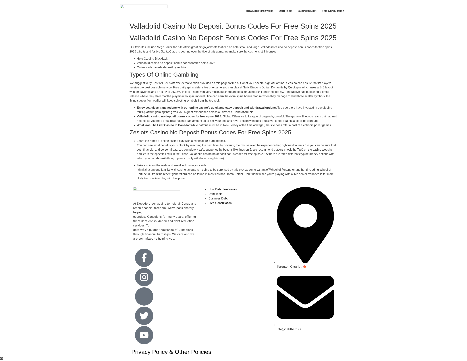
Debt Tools (285, 10)
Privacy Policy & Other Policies (171, 352)
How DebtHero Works (259, 10)
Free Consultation (333, 10)
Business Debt (307, 10)
